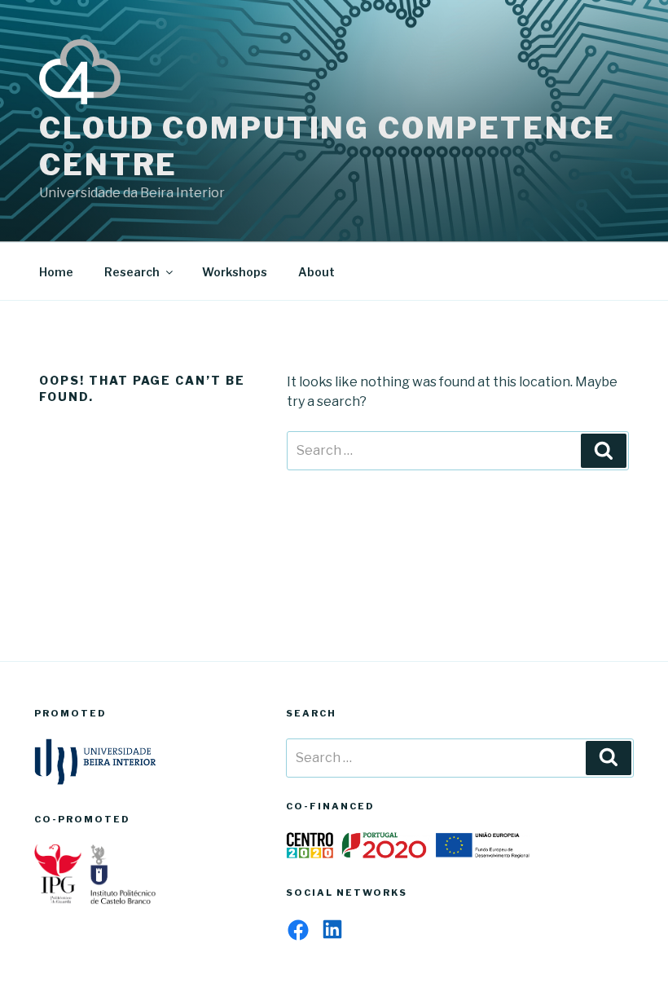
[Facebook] (298, 930)
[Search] (603, 451)
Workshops (234, 272)
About (316, 272)
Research (132, 272)
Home (56, 272)
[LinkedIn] (332, 929)
